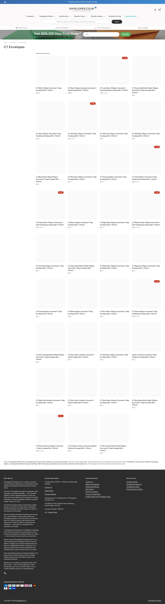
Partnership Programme (134, 484)
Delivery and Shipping (92, 484)
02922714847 (49, 491)
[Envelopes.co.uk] (82, 9)
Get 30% (126, 34)
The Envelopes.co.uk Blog (134, 489)
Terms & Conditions (92, 492)
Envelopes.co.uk (21, 600)
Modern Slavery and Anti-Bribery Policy (98, 497)
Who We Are (89, 489)
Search (117, 22)
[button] (159, 10)
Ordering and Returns (92, 487)
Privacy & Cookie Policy (93, 494)
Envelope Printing (132, 482)
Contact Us (48, 487)
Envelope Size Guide (132, 487)
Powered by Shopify (154, 600)
